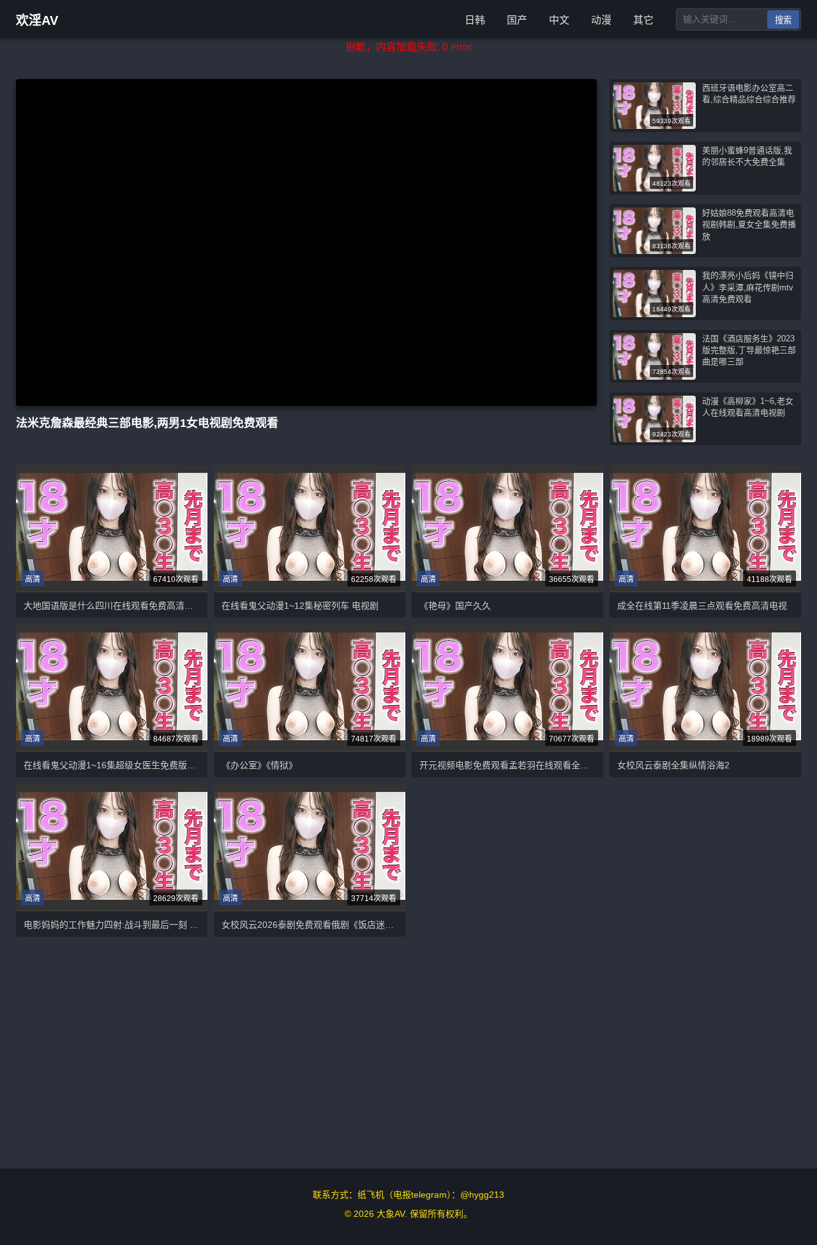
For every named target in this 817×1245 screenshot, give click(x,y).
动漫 (601, 20)
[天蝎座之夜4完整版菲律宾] (507, 687)
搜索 (783, 20)
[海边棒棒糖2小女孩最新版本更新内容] (705, 528)
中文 (559, 20)
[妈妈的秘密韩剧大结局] (309, 847)
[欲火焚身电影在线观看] (309, 528)
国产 (517, 20)
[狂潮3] (111, 847)
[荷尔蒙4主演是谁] (309, 687)
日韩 (475, 20)
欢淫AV (37, 20)
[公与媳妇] (111, 687)
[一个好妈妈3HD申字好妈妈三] (507, 528)
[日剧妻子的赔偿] (111, 528)
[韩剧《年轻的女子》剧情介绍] (705, 687)
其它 (643, 20)
